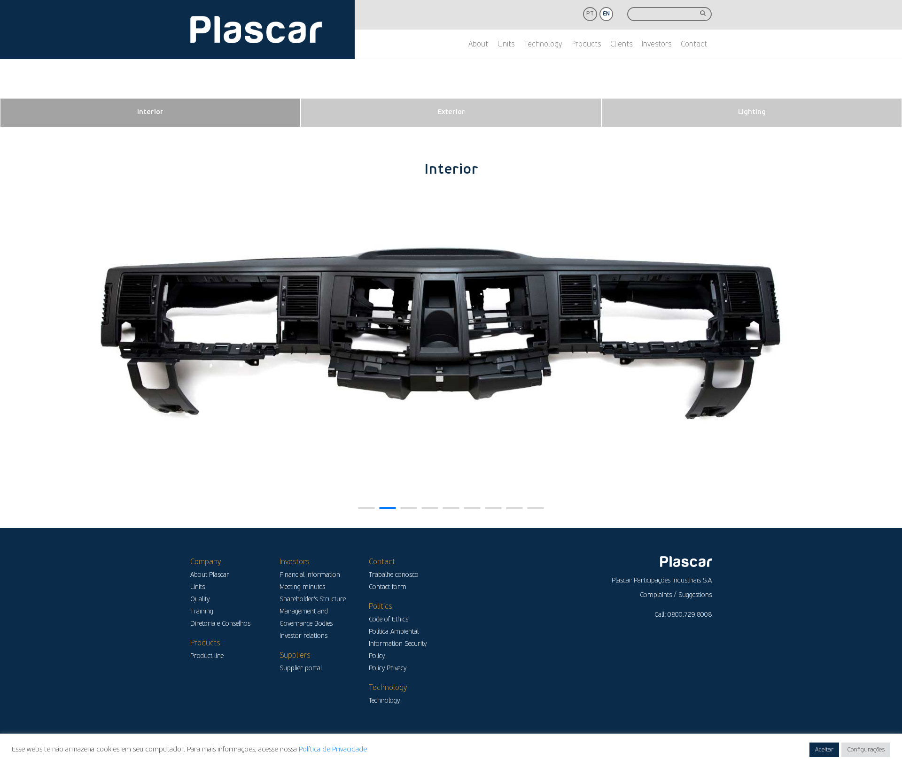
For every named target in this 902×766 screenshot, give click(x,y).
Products (586, 44)
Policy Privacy (387, 668)
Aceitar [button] (824, 750)
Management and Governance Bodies (306, 618)
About (478, 44)
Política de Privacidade (333, 749)
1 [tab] (366, 508)
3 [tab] (409, 508)
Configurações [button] (866, 750)
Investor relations (303, 636)
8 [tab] (514, 508)
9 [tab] (536, 508)
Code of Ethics (388, 619)
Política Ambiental (394, 632)
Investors (656, 44)
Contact (694, 44)
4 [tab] (430, 508)
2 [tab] (388, 508)
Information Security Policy (398, 650)
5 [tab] (451, 508)
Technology (543, 44)
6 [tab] (472, 508)
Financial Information (310, 575)
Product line (207, 656)
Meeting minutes (302, 587)
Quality (200, 599)
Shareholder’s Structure (313, 599)
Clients (621, 44)
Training (201, 611)
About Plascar (209, 575)
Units (506, 44)
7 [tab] (493, 508)
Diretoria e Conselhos (220, 624)
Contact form (387, 587)
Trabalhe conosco (394, 575)
